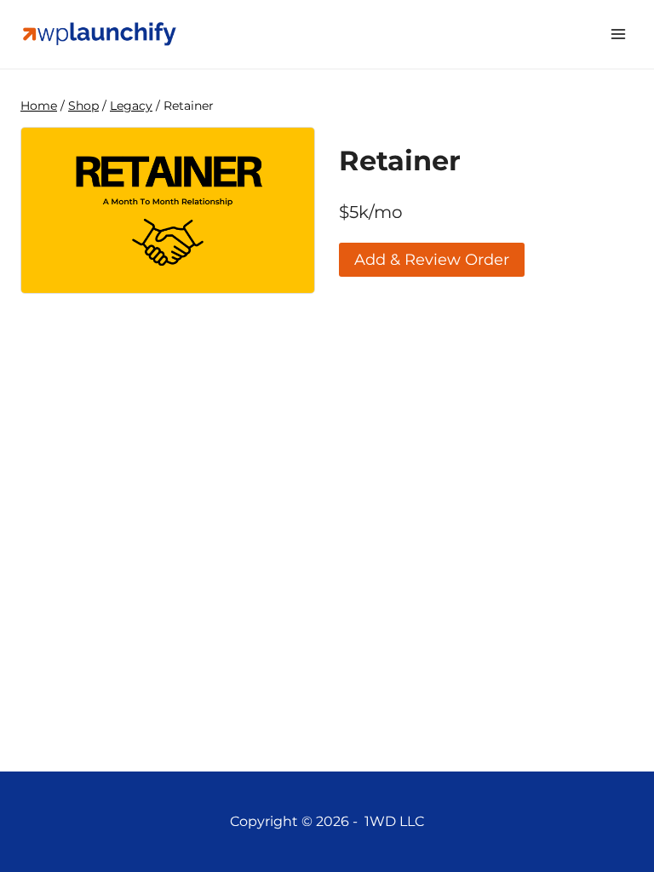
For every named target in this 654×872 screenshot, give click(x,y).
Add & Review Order (431, 259)
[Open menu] (618, 33)
